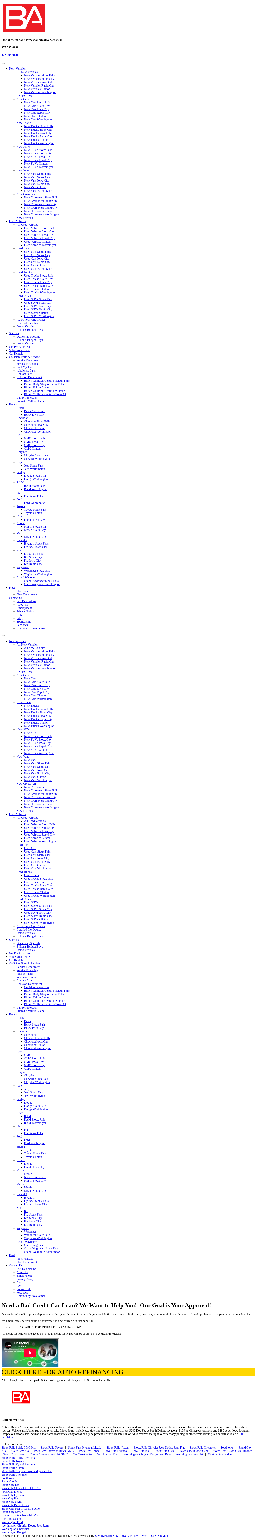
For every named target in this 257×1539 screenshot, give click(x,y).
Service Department (28, 360)
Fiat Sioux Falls (33, 496)
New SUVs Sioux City (38, 153)
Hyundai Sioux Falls (36, 543)
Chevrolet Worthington (37, 431)
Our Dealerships (26, 601)
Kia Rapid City (33, 563)
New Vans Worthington (38, 190)
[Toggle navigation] (3, 63)
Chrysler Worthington (37, 458)
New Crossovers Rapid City (41, 207)
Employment (24, 608)
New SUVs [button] (23, 729)
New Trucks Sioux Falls (38, 126)
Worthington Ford (108, 1454)
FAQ (20, 618)
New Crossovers (26, 194)
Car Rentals (16, 353)
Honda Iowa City (34, 519)
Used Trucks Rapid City (38, 285)
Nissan (21, 523)
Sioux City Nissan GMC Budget (232, 1450)
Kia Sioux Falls (33, 553)
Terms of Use (148, 1535)
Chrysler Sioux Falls (36, 455)
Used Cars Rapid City (37, 262)
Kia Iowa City (32, 560)
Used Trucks (24, 272)
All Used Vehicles (27, 224)
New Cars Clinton (35, 116)
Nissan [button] (21, 1170)
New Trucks (24, 122)
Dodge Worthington (36, 479)
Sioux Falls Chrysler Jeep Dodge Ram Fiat (159, 1447)
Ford (19, 499)
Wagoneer (23, 567)
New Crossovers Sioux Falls (41, 197)
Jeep (19, 462)
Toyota (21, 506)
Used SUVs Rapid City (38, 309)
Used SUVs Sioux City (38, 302)
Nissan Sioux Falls (35, 526)
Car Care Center (83, 1454)
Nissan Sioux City (35, 530)
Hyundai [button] (22, 1194)
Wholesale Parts (26, 370)
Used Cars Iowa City (36, 258)
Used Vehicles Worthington (40, 245)
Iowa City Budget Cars (194, 1450)
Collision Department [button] (29, 983)
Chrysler (22, 452)
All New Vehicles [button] (27, 644)
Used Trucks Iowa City (38, 282)
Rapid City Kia (11, 1481)
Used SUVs (24, 295)
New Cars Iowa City (36, 109)
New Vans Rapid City (37, 183)
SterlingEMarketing (106, 1535)
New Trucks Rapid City (38, 136)
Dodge (21, 472)
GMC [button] (20, 1051)
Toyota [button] (21, 1146)
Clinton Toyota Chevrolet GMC (49, 1454)
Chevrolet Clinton (34, 428)
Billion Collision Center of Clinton (44, 390)
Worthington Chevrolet (190, 1454)
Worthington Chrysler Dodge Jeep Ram (147, 1454)
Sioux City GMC (165, 1450)
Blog (19, 614)
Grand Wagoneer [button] (27, 1241)
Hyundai (22, 540)
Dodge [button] (21, 1099)
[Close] (3, 635)
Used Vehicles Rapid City (39, 238)
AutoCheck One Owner (31, 319)
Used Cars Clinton (35, 265)
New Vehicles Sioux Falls (39, 75)
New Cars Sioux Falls (37, 102)
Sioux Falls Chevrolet (203, 1447)
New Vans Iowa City (36, 180)
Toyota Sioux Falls (35, 509)
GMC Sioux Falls (34, 438)
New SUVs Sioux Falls (38, 150)
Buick (20, 407)
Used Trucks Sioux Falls (38, 275)
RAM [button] (20, 1112)
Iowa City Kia (141, 1450)
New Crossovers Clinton (38, 211)
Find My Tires (25, 367)
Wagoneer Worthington (38, 574)
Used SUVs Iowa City (37, 306)
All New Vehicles (27, 72)
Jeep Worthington (34, 468)
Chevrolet (22, 418)
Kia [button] (19, 1207)
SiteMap (163, 1535)
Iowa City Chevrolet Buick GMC (54, 1450)
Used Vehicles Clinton (37, 241)
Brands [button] (13, 404)
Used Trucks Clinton (36, 289)
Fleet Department (27, 594)
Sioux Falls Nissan (117, 1447)
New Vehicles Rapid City (39, 85)
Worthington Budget (220, 1454)
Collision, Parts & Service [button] (24, 357)
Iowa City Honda (89, 1450)
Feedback (22, 625)
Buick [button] (20, 1017)
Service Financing (27, 363)
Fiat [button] (19, 1126)
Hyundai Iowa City (35, 546)
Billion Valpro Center (36, 387)
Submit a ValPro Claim (30, 401)
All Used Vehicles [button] (27, 817)
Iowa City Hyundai (116, 1450)
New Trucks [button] (24, 702)
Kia (19, 550)
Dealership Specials (28, 336)
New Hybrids (25, 217)
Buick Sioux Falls (34, 411)
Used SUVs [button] (24, 899)
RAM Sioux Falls (34, 485)
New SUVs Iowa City (37, 156)
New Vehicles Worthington (40, 92)
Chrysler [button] (22, 1072)
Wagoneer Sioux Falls (37, 570)
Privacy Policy (25, 611)
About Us (22, 604)
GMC (20, 435)
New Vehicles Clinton (37, 88)
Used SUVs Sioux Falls (38, 299)
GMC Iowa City (34, 441)
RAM (20, 482)
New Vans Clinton (35, 187)
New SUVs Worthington (39, 167)
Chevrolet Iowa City (36, 424)
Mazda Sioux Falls (35, 536)
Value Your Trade (19, 350)
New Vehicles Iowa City (38, 82)
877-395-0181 (10, 54)
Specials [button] (14, 333)
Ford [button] (19, 1136)
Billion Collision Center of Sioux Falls (47, 380)
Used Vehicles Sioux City (39, 231)
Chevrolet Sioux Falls (37, 421)
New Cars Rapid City (37, 112)
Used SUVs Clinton (36, 312)
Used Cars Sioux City (37, 255)
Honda (21, 516)
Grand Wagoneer (27, 577)
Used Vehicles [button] (17, 221)
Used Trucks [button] (24, 871)
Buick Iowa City (34, 414)
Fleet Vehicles (25, 591)
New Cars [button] (23, 675)
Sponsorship (24, 621)
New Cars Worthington (38, 119)
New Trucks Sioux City (38, 129)
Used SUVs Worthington (39, 316)
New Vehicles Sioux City (39, 78)
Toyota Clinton (33, 513)
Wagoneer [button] (23, 1228)
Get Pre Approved (20, 346)
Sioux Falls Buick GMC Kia (19, 1447)
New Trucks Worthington (39, 143)
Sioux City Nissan (14, 1454)
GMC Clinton (32, 448)
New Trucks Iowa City (37, 133)
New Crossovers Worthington (41, 214)
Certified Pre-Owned (29, 323)
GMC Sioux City (34, 445)
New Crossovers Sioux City (40, 200)
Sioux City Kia (20, 1450)
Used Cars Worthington (38, 268)
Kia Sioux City (33, 557)
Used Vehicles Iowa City (39, 234)
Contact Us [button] (15, 597)
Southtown (227, 1447)
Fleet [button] (12, 587)
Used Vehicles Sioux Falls (39, 228)
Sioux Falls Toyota (52, 1447)
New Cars (23, 99)
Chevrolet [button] (22, 1031)
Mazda (21, 533)
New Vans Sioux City (37, 177)
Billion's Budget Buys (30, 329)
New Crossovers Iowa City (40, 204)
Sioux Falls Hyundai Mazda (85, 1447)
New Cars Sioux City (37, 105)
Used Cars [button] (23, 844)
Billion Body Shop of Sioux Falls (44, 384)
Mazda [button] (21, 1184)
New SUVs (23, 146)
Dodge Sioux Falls (35, 475)
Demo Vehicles (26, 326)
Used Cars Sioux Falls (37, 251)
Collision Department (29, 377)
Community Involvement (31, 628)
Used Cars (23, 248)
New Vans (23, 170)
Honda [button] (21, 1160)
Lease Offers (24, 95)
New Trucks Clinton (36, 139)
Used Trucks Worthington (39, 292)
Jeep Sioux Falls (33, 465)
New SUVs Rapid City (38, 160)
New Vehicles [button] (17, 68)
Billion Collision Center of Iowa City (46, 394)
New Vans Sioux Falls (37, 173)
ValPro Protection (27, 397)
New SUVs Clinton (36, 163)
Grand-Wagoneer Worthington (42, 584)
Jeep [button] (19, 1085)
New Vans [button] (23, 756)
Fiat (19, 492)
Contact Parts (24, 373)
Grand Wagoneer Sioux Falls (41, 580)
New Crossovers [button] (26, 783)
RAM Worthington (35, 489)
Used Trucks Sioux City (38, 278)
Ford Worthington (34, 502)
